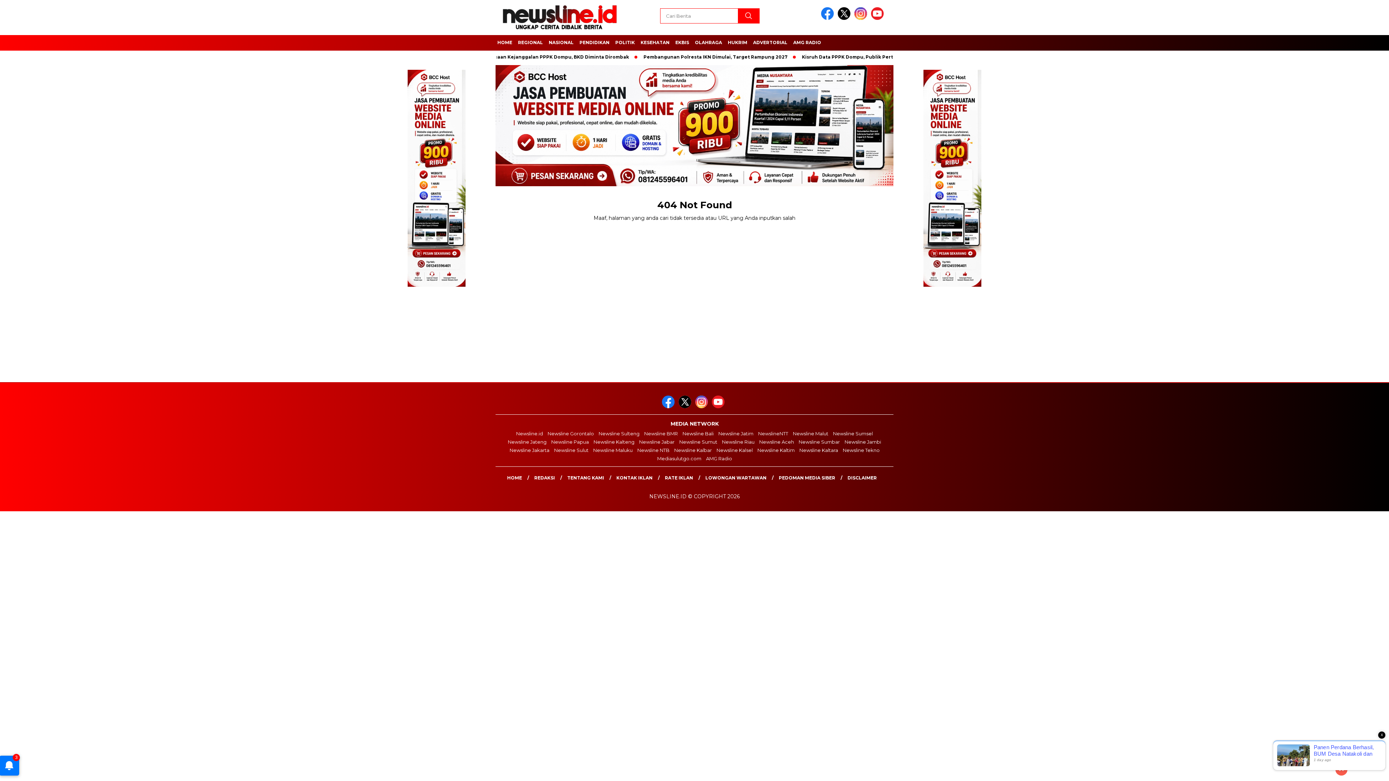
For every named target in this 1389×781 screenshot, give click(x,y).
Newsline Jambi (863, 442)
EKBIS (682, 42)
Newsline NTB (653, 450)
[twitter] (845, 18)
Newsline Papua (570, 442)
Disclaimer (862, 478)
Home (514, 478)
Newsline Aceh (776, 442)
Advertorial (770, 42)
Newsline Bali (698, 433)
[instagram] (862, 18)
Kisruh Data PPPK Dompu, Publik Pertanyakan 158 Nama (841, 57)
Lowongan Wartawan (735, 478)
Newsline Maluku (613, 450)
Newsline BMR (661, 433)
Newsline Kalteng (614, 442)
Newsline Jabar (657, 442)
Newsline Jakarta (529, 450)
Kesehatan (655, 42)
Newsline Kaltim (776, 450)
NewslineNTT (773, 433)
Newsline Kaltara (818, 450)
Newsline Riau (738, 442)
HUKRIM (737, 42)
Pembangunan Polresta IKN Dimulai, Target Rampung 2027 (688, 57)
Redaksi (544, 478)
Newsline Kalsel (735, 450)
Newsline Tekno (861, 450)
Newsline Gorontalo (571, 433)
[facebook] (828, 18)
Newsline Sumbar (819, 442)
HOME (504, 42)
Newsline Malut (810, 433)
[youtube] (878, 18)
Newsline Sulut (571, 450)
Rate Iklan (679, 478)
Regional (530, 42)
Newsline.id (529, 433)
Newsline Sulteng (619, 433)
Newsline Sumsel (853, 433)
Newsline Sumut (698, 442)
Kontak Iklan (634, 478)
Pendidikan (594, 42)
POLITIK (625, 42)
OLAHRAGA (708, 42)
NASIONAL (561, 42)
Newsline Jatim (735, 433)
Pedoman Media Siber (807, 478)
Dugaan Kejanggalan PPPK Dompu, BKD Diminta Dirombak (530, 57)
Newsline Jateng (527, 442)
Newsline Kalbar (693, 450)
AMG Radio (807, 42)
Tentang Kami (585, 478)
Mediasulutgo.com (679, 458)
